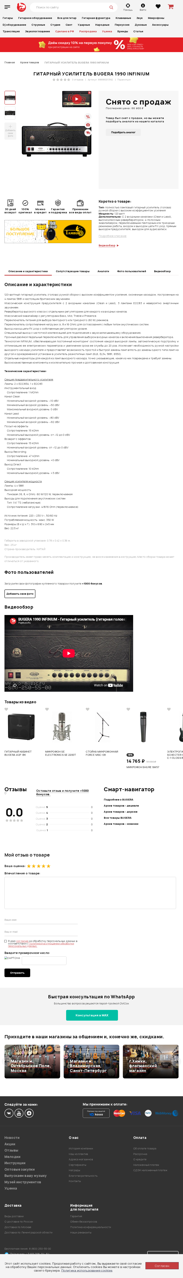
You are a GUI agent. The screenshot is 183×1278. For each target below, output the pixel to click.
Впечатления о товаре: (22, 873)
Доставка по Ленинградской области (28, 1232)
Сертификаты (77, 1165)
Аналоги (103, 271)
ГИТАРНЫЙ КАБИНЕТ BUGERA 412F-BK (18, 753)
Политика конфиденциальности (90, 1227)
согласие (22, 941)
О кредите (140, 1159)
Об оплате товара (144, 1148)
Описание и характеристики (28, 271)
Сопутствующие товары (73, 271)
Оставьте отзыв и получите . (62, 792)
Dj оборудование (14, 24)
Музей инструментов (22, 1182)
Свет (69, 24)
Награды (74, 1170)
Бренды (122, 31)
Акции (9, 1144)
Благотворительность (83, 1175)
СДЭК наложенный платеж (150, 1170)
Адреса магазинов (81, 1159)
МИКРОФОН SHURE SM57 (143, 767)
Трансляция (11, 31)
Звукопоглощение (37, 31)
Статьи (138, 31)
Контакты (75, 1181)
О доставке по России (18, 1221)
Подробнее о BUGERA (118, 799)
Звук (139, 18)
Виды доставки (14, 1216)
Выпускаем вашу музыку (25, 1175)
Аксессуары (160, 24)
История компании (81, 1148)
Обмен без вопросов (83, 1221)
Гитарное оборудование (35, 18)
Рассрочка (140, 1154)
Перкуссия (122, 24)
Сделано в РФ (64, 31)
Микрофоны (156, 18)
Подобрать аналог (123, 132)
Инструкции (14, 1163)
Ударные (84, 24)
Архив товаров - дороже (120, 811)
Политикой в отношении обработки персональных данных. (41, 945)
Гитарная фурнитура (96, 18)
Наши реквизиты (80, 1232)
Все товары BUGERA (118, 817)
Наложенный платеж (146, 1165)
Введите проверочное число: (27, 953)
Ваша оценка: (15, 866)
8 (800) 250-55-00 (40, 1248)
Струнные (38, 24)
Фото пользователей (131, 271)
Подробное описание (113, 236)
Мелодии (12, 1157)
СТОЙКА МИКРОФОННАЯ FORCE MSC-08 (102, 753)
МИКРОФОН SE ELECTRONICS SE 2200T (60, 753)
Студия (55, 24)
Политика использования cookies (87, 1270)
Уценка (107, 31)
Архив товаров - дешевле (121, 805)
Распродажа (88, 31)
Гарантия (76, 1216)
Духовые (141, 24)
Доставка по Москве (17, 1227)
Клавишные (123, 18)
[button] (7, 1061)
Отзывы (11, 1150)
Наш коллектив (78, 1154)
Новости (11, 1137)
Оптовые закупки (19, 1169)
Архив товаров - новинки (121, 823)
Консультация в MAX (92, 1015)
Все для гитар (66, 18)
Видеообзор (162, 271)
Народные (102, 24)
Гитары (8, 18)
